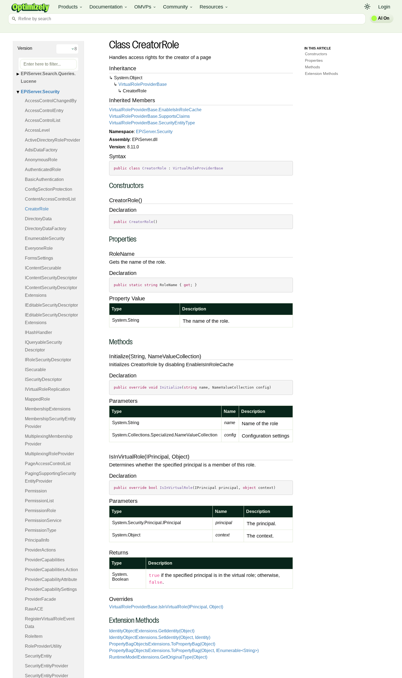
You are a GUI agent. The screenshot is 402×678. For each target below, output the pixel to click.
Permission (36, 491)
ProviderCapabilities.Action (51, 569)
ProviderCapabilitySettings (51, 589)
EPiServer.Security (40, 91)
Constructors (316, 54)
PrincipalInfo (37, 540)
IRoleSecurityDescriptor (48, 359)
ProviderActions (40, 550)
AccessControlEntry (44, 110)
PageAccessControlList (48, 463)
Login (384, 7)
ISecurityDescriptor (43, 379)
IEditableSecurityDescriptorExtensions (51, 319)
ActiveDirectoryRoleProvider (52, 140)
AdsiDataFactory (41, 150)
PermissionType (40, 530)
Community (178, 7)
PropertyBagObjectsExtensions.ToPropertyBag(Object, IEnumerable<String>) (184, 650)
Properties (314, 60)
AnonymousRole (41, 159)
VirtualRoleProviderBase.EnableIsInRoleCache (155, 109)
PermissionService (43, 520)
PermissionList (39, 500)
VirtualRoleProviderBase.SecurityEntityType (152, 123)
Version (25, 48)
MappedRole (37, 399)
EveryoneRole (39, 248)
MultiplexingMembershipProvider (48, 440)
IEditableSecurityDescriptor (51, 305)
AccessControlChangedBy (51, 100)
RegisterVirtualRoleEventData (49, 623)
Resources (214, 7)
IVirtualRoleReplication (47, 389)
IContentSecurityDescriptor (51, 277)
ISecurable (35, 369)
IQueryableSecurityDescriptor (43, 346)
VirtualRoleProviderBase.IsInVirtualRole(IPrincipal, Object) (166, 606)
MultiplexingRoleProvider (49, 453)
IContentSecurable (43, 268)
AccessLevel (37, 130)
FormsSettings (39, 258)
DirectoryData (38, 218)
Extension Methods (321, 73)
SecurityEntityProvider (46, 666)
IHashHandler (38, 332)
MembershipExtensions (48, 409)
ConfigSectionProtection (48, 189)
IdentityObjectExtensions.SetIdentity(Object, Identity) (159, 637)
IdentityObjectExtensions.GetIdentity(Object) (151, 631)
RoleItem (33, 636)
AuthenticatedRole (43, 169)
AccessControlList (42, 120)
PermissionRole (40, 510)
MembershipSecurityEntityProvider (50, 422)
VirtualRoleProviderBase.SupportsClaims (149, 116)
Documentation (108, 7)
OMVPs (145, 7)
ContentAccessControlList (50, 199)
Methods (312, 67)
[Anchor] (106, 186)
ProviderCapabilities (45, 559)
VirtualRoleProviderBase (142, 84)
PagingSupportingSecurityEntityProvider (50, 477)
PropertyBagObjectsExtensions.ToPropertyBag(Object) (162, 644)
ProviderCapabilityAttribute (51, 579)
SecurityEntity (38, 656)
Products (70, 7)
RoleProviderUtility (43, 646)
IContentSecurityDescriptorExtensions (51, 291)
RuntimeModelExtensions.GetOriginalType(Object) (158, 657)
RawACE (34, 609)
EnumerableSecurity (45, 238)
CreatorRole (37, 209)
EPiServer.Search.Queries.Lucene (48, 77)
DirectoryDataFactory (45, 228)
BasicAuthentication (44, 179)
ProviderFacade (40, 599)
